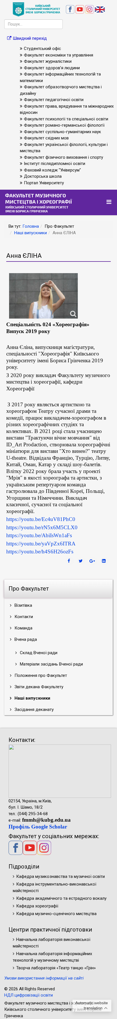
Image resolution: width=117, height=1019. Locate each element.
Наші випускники (30, 232)
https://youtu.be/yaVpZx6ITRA (41, 544)
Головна (30, 226)
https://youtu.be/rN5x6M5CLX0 (42, 527)
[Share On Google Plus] (93, 561)
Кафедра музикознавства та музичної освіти (60, 876)
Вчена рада (25, 639)
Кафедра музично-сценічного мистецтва (56, 913)
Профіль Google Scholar (38, 827)
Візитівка (22, 605)
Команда (22, 628)
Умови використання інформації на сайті (44, 978)
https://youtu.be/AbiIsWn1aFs (39, 535)
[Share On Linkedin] (104, 561)
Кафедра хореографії (37, 906)
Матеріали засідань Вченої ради (51, 664)
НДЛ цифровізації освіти (28, 995)
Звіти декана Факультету (38, 686)
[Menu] (109, 202)
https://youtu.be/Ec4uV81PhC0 (40, 519)
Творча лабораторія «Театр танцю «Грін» (56, 967)
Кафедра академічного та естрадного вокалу (61, 898)
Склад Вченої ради (38, 652)
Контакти (23, 616)
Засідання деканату (33, 709)
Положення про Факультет (40, 675)
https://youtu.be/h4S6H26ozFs (39, 552)
